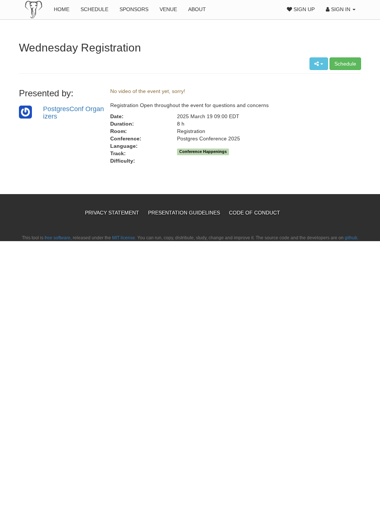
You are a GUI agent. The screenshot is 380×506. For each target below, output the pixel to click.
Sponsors (133, 9)
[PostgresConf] (33, 9)
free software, (58, 237)
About (197, 9)
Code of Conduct (254, 213)
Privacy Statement (113, 213)
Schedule (94, 9)
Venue (168, 9)
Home (61, 9)
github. (351, 237)
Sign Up (303, 9)
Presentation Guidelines (185, 213)
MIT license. (124, 237)
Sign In (341, 9)
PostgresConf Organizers (73, 112)
